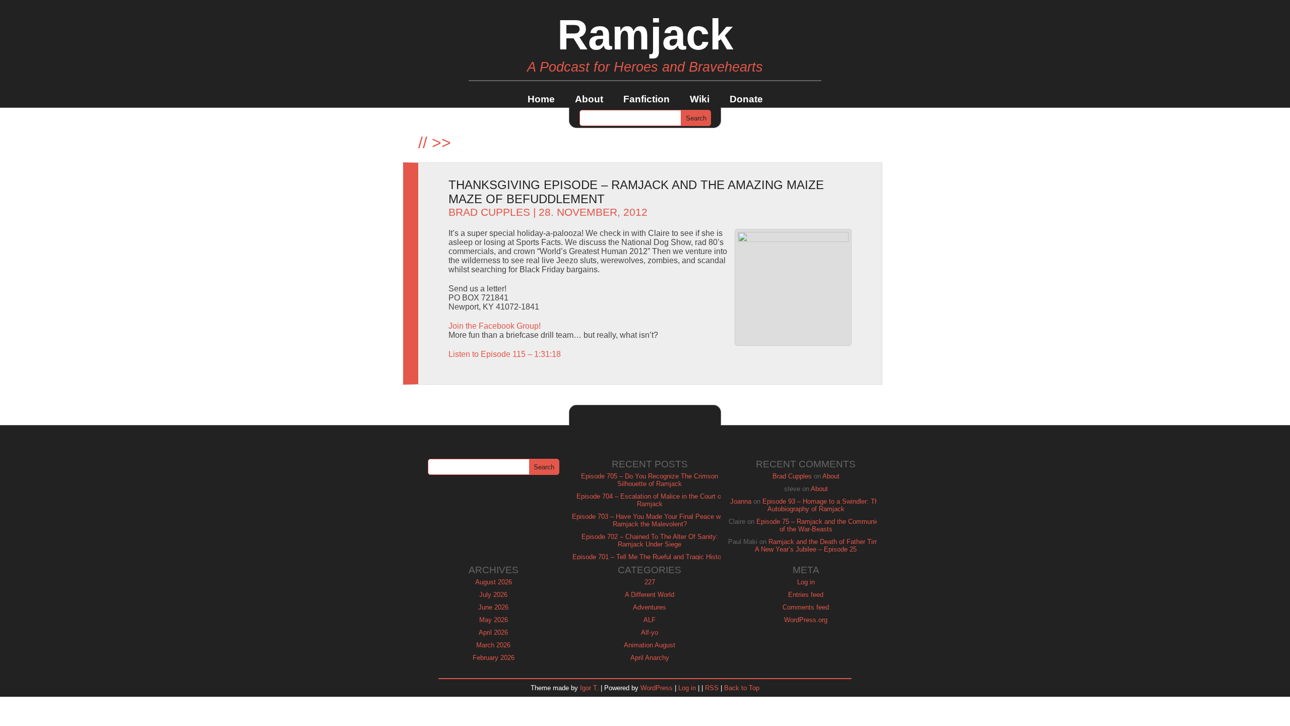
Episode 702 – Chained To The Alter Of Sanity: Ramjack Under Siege (650, 540)
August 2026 (493, 582)
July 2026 (493, 594)
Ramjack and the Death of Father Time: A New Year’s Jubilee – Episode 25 (819, 545)
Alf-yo (649, 632)
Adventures (649, 607)
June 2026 (493, 607)
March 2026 (493, 645)
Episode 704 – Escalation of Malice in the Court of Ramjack (649, 500)
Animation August (649, 645)
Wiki (700, 99)
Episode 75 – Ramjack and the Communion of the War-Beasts (819, 525)
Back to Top (741, 688)
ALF (649, 620)
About (589, 99)
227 (649, 582)
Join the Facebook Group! (494, 326)
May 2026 (493, 620)
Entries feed (805, 594)
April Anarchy (649, 657)
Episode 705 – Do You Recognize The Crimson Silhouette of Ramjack (649, 480)
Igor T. (589, 688)
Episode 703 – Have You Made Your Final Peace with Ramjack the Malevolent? (650, 520)
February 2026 (493, 657)
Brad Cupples (489, 212)
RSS (712, 688)
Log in (806, 582)
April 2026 (493, 632)
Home (541, 99)
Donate (746, 99)
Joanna (740, 501)
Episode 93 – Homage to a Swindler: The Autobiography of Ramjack (822, 505)
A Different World (649, 594)
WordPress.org (805, 620)
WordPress (656, 688)
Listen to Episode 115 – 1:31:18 (504, 354)
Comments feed (806, 607)
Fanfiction (646, 99)
